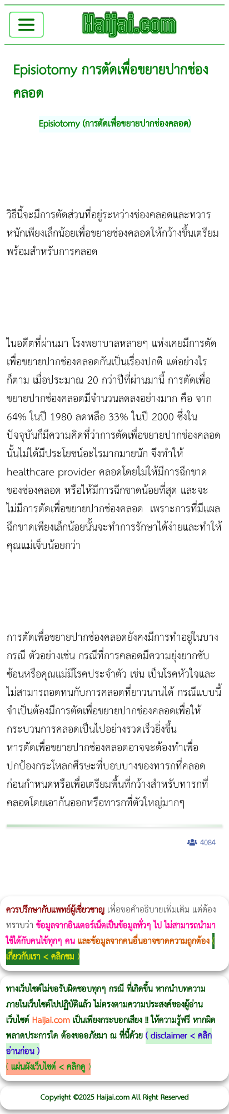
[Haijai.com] (129, 24)
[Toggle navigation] (26, 25)
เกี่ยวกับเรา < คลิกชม (40, 957)
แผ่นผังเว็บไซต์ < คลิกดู (48, 1067)
